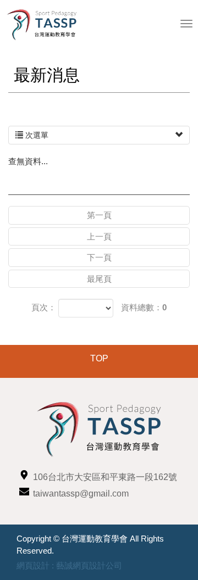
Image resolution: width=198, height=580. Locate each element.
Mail (24, 491)
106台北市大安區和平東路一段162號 (105, 477)
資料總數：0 (144, 307)
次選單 (35, 135)
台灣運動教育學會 (47, 24)
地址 (24, 475)
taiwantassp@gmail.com (81, 493)
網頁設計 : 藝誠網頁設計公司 (69, 565)
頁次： (43, 307)
